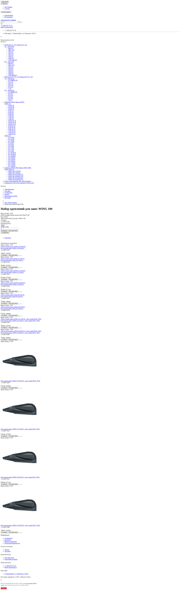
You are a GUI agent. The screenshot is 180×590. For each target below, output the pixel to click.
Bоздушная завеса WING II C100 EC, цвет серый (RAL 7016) (20, 429)
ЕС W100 (11, 137)
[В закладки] (19, 255)
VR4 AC (11, 56)
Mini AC (11, 48)
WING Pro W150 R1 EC (15, 174)
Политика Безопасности (12, 543)
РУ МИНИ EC (13, 92)
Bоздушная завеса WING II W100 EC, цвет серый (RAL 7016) (20, 525)
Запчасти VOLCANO (27, 183)
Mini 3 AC (11, 50)
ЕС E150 (11, 144)
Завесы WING (19, 102)
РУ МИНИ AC (13, 80)
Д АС (10, 88)
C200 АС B (11, 134)
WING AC (7, 104)
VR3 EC (11, 70)
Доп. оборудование (24, 181)
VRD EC (11, 73)
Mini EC (10, 63)
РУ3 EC (10, 97)
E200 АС (11, 114)
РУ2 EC (10, 95)
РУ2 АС (10, 83)
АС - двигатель (9, 46)
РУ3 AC (10, 85)
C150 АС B (11, 132)
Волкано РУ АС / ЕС (26, 77)
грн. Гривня (8, 7)
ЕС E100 (11, 142)
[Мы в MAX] (1, 24)
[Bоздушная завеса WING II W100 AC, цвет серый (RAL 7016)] (19, 379)
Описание (7, 238)
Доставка (7, 191)
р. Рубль (7, 8)
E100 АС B (11, 125)
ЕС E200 (11, 146)
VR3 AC (11, 55)
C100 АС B (11, 131)
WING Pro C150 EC (14, 171)
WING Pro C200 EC (14, 173)
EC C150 (11, 149)
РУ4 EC (10, 99)
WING (3, 225)
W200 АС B (12, 124)
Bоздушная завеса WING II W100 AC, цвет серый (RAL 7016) (20, 381)
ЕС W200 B (12, 156)
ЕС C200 (11, 151)
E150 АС (11, 112)
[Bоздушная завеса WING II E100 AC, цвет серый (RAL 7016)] (21, 331)
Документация (9, 189)
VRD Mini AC (12, 60)
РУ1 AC (10, 82)
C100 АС (11, 115)
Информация (5, 535)
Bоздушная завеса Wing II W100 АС (12, 308)
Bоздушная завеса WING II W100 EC (12, 248)
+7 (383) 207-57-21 (6, 25)
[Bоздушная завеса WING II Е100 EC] (13, 283)
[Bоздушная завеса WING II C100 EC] (13, 271)
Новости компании (10, 541)
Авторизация (8, 15)
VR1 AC (11, 51)
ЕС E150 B (11, 159)
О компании (8, 192)
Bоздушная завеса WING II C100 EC (12, 272)
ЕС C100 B (11, 162)
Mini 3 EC (11, 65)
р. (4, 3)
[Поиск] (22, 22)
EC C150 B (11, 164)
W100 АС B (12, 120)
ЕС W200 (11, 141)
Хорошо (4, 588)
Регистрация (8, 17)
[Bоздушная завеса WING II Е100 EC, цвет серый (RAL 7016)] (19, 475)
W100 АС (11, 105)
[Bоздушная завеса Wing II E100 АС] (13, 295)
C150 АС (11, 117)
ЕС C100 (11, 147)
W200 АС (11, 109)
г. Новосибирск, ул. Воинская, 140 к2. (16, 574)
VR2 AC (11, 53)
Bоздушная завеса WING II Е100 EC (12, 284)
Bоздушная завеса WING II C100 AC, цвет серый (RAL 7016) (20, 320)
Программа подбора (10, 196)
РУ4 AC (10, 87)
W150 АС (11, 107)
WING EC (7, 136)
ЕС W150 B (12, 154)
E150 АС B (11, 127)
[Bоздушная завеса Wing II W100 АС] (13, 307)
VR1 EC (11, 67)
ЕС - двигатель (9, 61)
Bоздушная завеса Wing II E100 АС (12, 296)
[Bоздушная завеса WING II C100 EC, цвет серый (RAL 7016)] (19, 427)
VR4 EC (11, 72)
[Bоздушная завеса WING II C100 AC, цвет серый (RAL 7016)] (21, 319)
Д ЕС (10, 100)
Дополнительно (6, 554)
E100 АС (11, 110)
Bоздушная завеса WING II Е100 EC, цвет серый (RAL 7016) (20, 477)
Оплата (6, 194)
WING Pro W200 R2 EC (15, 179)
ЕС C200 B (11, 166)
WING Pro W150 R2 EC (15, 178)
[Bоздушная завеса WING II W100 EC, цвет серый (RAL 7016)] (19, 524)
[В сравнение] (21, 255)
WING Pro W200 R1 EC (15, 176)
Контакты (7, 197)
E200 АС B (11, 129)
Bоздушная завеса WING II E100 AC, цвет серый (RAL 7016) (20, 333)
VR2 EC (11, 68)
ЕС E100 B (11, 157)
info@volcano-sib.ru (7, 27)
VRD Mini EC (12, 75)
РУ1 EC (10, 93)
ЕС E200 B (11, 161)
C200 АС (11, 119)
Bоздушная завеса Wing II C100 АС (12, 260)
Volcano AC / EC (21, 45)
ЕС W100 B (12, 152)
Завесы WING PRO (24, 168)
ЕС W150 (11, 139)
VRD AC (11, 58)
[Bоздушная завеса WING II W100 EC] (13, 246)
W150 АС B (12, 122)
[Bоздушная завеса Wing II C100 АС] (13, 258)
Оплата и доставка (7, 546)
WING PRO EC (9, 169)
